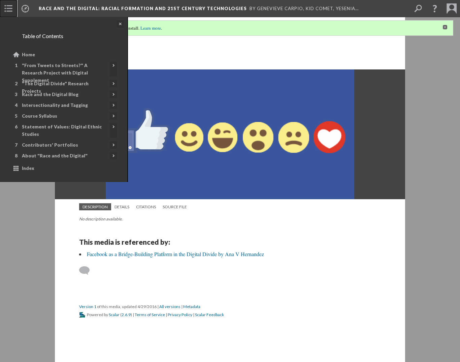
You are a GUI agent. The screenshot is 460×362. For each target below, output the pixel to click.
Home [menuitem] (28, 54)
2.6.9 (126, 314)
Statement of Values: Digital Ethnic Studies (62, 130)
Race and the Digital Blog (50, 94)
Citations (146, 206)
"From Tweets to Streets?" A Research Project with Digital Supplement (55, 73)
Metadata (191, 306)
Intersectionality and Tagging (55, 105)
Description (95, 206)
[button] (434, 8)
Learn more (150, 28)
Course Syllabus (39, 116)
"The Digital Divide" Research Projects (55, 87)
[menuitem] (8, 8)
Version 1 (87, 306)
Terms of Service (150, 314)
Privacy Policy (180, 314)
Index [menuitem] (28, 168)
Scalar (114, 314)
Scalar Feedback (209, 314)
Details (121, 206)
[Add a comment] (87, 270)
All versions (169, 306)
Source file (175, 206)
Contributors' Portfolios (50, 145)
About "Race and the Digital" (55, 155)
